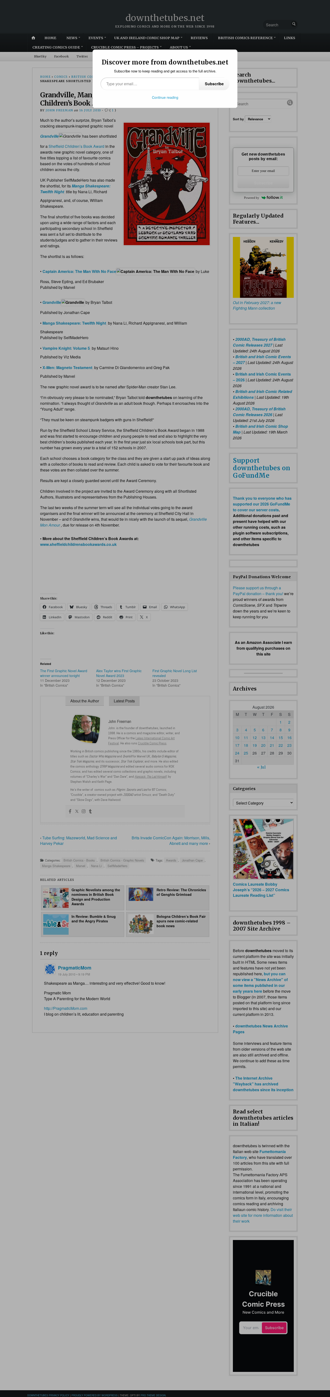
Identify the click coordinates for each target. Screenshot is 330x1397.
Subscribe (214, 83)
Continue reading (165, 97)
